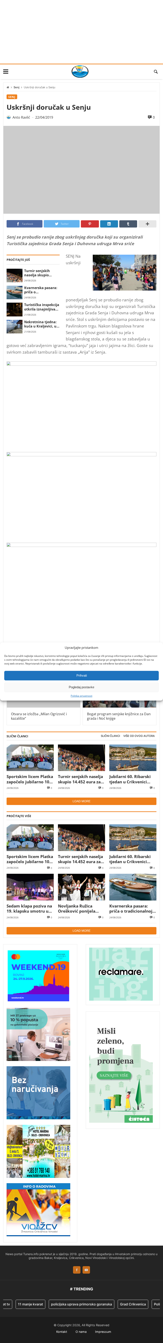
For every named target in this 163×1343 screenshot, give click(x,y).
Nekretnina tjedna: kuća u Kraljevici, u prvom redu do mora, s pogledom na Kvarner (40, 324)
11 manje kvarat (19, 1304)
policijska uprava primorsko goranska (70, 1304)
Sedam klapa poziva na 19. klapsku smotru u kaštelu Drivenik (29, 908)
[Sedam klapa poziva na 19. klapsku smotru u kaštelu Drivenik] (30, 887)
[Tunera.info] (80, 71)
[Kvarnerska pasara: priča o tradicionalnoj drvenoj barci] (14, 292)
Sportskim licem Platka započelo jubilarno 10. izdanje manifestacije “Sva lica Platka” (30, 779)
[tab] (110, 736)
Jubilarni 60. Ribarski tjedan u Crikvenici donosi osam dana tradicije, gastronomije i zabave (132, 779)
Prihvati (81, 675)
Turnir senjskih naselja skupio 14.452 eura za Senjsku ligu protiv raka (40, 273)
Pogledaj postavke (81, 687)
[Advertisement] (81, 32)
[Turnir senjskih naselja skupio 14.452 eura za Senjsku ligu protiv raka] (14, 275)
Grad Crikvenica (122, 1304)
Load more (81, 801)
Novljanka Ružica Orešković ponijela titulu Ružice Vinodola (80, 908)
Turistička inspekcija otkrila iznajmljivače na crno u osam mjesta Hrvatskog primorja (41, 307)
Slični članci (110, 736)
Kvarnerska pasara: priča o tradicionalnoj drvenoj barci (40, 290)
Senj (16, 87)
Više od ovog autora (139, 736)
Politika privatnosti (81, 695)
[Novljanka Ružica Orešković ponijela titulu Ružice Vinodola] (81, 887)
